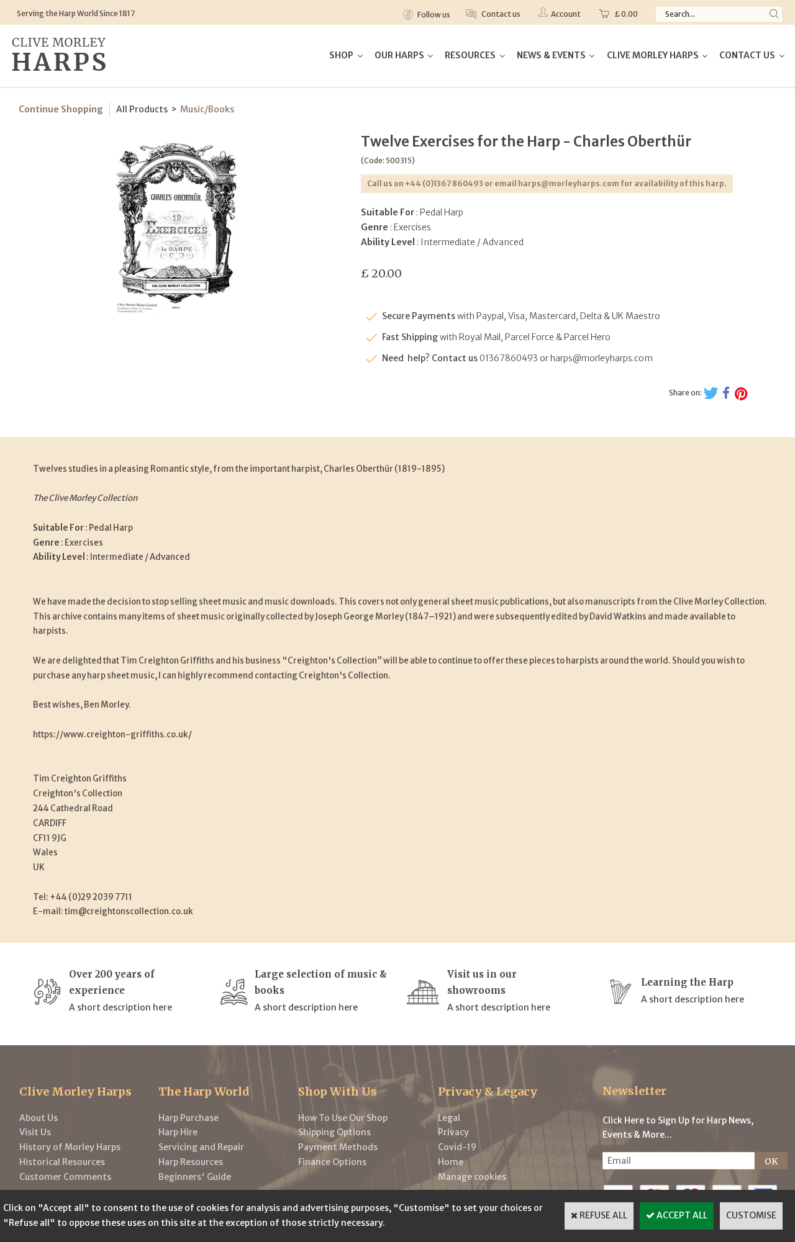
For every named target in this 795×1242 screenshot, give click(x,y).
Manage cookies (472, 1176)
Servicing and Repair (201, 1147)
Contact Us (747, 55)
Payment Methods (338, 1147)
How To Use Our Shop (343, 1117)
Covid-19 (457, 1147)
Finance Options (332, 1162)
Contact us (500, 14)
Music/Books (207, 109)
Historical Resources (62, 1162)
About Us (38, 1117)
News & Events (551, 55)
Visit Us (35, 1132)
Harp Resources (190, 1162)
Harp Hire (178, 1132)
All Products (142, 109)
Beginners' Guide (194, 1176)
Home (450, 1162)
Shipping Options (334, 1132)
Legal (449, 1117)
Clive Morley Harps (653, 55)
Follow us (433, 14)
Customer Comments (65, 1176)
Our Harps (399, 55)
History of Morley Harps (69, 1147)
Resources (470, 55)
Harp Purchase (188, 1117)
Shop (341, 55)
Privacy (453, 1132)
